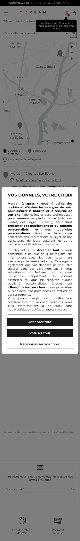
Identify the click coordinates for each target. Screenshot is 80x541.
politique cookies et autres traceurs (41, 309)
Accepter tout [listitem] (40, 322)
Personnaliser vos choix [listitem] (40, 344)
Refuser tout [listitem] (39, 333)
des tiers (45, 257)
